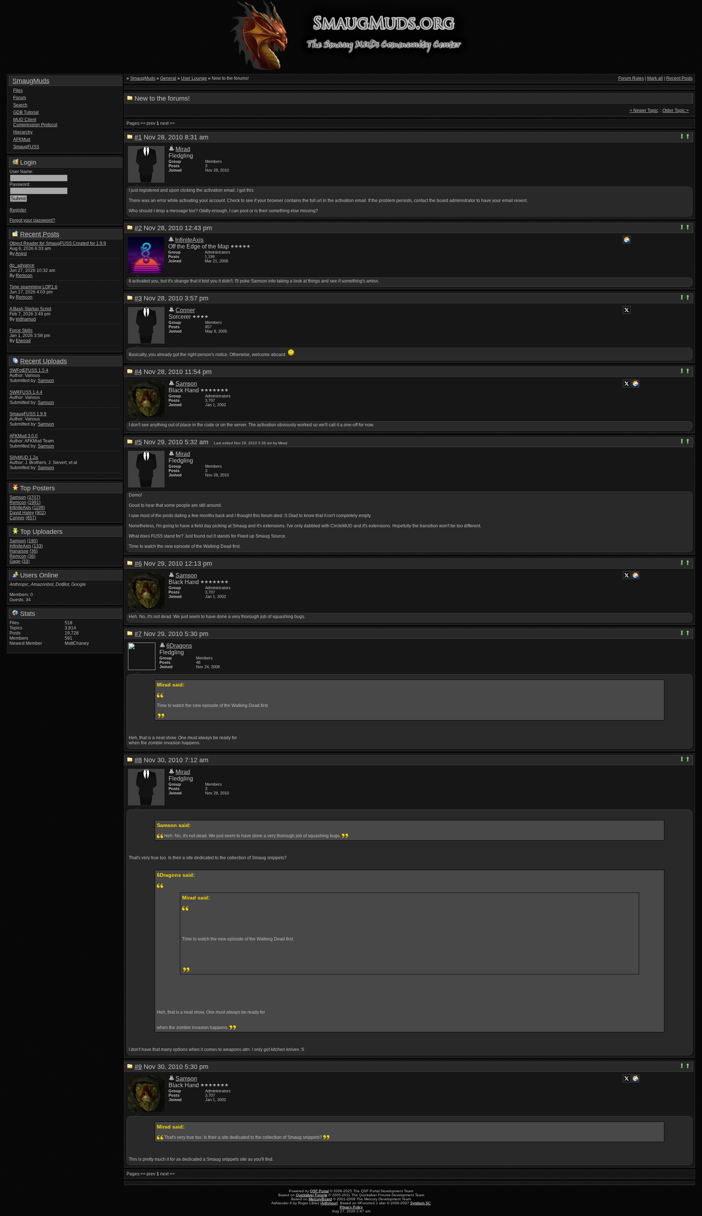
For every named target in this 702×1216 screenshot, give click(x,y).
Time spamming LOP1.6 (33, 286)
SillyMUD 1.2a (24, 457)
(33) (26, 561)
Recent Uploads (43, 361)
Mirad (183, 149)
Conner (17, 517)
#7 (138, 633)
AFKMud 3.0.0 (24, 435)
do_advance (22, 265)
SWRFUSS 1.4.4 (26, 392)
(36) (34, 551)
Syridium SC (420, 1203)
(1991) (34, 502)
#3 (138, 298)
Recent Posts (39, 234)
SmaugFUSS (26, 146)
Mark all (655, 78)
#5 (138, 442)
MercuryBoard (320, 1199)
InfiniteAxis (20, 507)
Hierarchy (23, 132)
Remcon (24, 275)
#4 (138, 371)
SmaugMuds (30, 81)
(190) (32, 540)
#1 (138, 137)
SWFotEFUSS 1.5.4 (29, 370)
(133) (37, 546)
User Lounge (194, 78)
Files (18, 90)
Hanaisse (19, 551)
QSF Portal (319, 1191)
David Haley (22, 512)
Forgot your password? (32, 220)
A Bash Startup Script (30, 308)
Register (18, 210)
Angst (21, 253)
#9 (138, 1066)
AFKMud (21, 139)
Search (20, 105)
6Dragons (179, 646)
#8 (138, 760)
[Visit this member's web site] (627, 240)
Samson (46, 380)
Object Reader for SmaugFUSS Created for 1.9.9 (58, 243)
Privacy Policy (351, 1207)
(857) (31, 517)
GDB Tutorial (26, 112)
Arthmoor (329, 1203)
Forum (19, 97)
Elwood (23, 340)
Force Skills (21, 330)
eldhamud (26, 319)
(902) (40, 512)
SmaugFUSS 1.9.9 (28, 413)
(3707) (33, 497)
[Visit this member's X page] (627, 310)
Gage (15, 561)
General (168, 78)
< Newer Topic (644, 110)
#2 (138, 228)
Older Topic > (676, 110)
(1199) (38, 507)
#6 (138, 563)
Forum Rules (631, 78)
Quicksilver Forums (311, 1195)
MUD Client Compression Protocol (35, 122)
